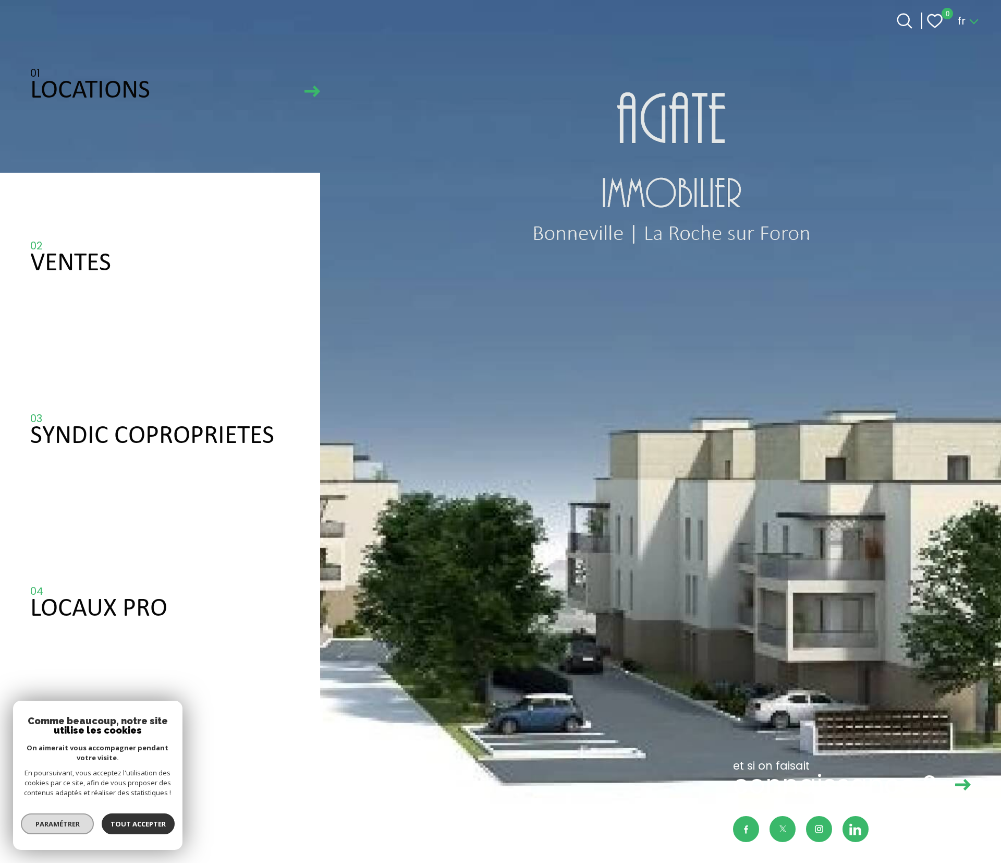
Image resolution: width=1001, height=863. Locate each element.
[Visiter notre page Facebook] (746, 829)
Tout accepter (138, 824)
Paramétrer (57, 824)
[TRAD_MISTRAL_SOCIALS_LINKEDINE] (856, 829)
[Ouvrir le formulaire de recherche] (904, 21)
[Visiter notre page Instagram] (819, 829)
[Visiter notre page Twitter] (783, 829)
